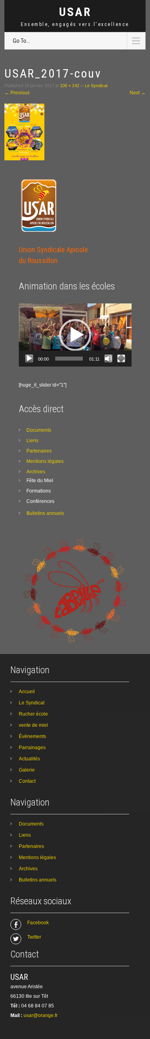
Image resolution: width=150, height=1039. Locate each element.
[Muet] (108, 359)
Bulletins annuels (45, 513)
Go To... (21, 40)
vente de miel (33, 725)
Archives (35, 472)
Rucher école (33, 714)
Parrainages (32, 747)
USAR (75, 12)
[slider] (69, 359)
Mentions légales (45, 461)
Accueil (27, 691)
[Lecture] (29, 359)
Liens (32, 440)
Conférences (40, 501)
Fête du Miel (39, 480)
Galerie (27, 770)
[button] (75, 335)
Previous (17, 93)
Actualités (29, 759)
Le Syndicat (96, 85)
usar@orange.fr (41, 1015)
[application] (75, 335)
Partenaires (39, 451)
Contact (27, 781)
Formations (38, 491)
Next (138, 93)
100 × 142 (69, 85)
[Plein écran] (121, 359)
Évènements (32, 736)
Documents (38, 430)
